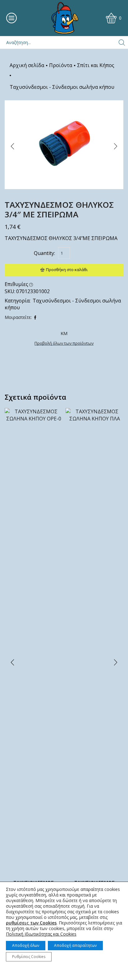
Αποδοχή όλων (25, 945)
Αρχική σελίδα (27, 65)
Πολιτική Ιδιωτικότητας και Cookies (41, 934)
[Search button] (122, 42)
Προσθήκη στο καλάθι (67, 269)
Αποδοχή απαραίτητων (75, 945)
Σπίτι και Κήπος (95, 65)
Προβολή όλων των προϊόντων (64, 343)
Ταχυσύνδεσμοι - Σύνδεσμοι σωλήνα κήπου (62, 87)
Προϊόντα (60, 65)
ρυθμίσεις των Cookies (31, 923)
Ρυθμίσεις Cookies (28, 956)
